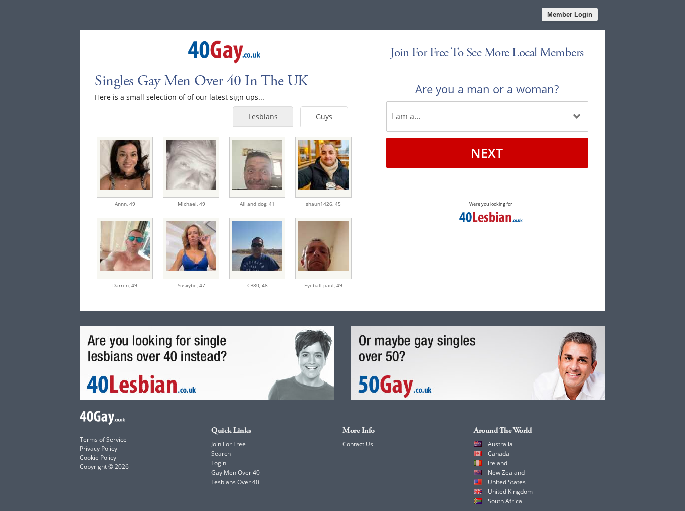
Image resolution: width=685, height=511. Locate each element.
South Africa (505, 501)
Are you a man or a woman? (487, 88)
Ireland (497, 463)
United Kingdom (510, 491)
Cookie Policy (98, 457)
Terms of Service (103, 439)
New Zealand (506, 472)
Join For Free (228, 444)
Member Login (569, 14)
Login (218, 463)
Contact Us (357, 444)
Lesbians (263, 116)
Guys (324, 116)
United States (507, 482)
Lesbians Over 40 (235, 482)
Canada (498, 453)
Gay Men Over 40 (235, 472)
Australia (500, 444)
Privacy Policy (98, 448)
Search (221, 453)
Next (487, 152)
